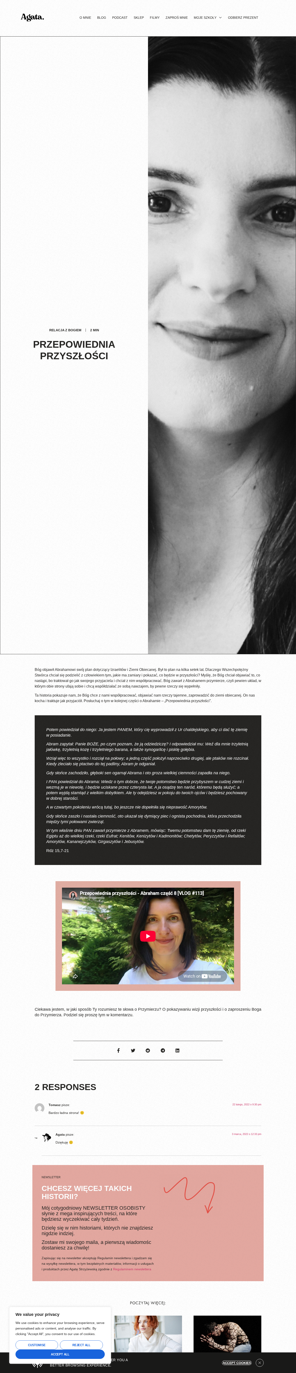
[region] (60, 1335)
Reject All (81, 1345)
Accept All (60, 1354)
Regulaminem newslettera (132, 1269)
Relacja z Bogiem (65, 330)
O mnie (85, 17)
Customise (37, 1345)
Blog (101, 17)
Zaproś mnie (177, 17)
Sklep (139, 17)
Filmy (155, 17)
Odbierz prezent (243, 17)
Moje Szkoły (205, 17)
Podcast (120, 17)
